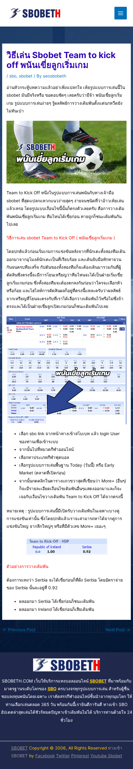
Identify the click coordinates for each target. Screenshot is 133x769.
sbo (12, 76)
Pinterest (80, 755)
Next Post (117, 630)
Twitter (63, 755)
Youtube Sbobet (106, 755)
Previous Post (19, 630)
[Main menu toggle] (120, 13)
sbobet (25, 76)
